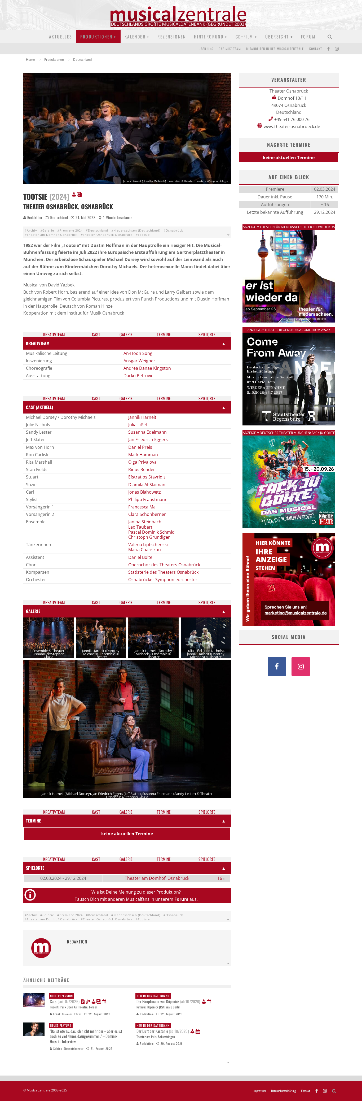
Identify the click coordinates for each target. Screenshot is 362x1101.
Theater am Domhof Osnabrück (52, 234)
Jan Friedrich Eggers (148, 439)
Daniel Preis (140, 447)
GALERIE (33, 611)
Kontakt (315, 48)
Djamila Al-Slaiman (146, 485)
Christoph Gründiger (149, 537)
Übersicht (277, 36)
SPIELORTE (35, 868)
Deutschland (59, 217)
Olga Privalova (142, 462)
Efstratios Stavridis (147, 477)
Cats (65, 999)
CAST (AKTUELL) (39, 407)
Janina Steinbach (144, 522)
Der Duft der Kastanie (162, 1028)
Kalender (135, 36)
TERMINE (33, 820)
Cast (96, 334)
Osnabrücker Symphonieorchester (162, 579)
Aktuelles (60, 36)
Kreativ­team (54, 334)
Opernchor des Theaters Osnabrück (164, 565)
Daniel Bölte (140, 557)
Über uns (206, 48)
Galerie (48, 230)
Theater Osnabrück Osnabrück (108, 234)
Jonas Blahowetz (144, 492)
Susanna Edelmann (147, 432)
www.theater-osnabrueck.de (292, 126)
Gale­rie (126, 334)
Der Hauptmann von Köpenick (168, 999)
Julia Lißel (137, 425)
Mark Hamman (143, 455)
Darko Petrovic (138, 375)
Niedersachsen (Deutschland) (136, 230)
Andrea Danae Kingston (147, 368)
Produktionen (96, 36)
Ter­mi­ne (164, 334)
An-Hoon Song (137, 353)
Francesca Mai (142, 507)
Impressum (260, 1091)
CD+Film (244, 36)
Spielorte (206, 334)
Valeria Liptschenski (148, 544)
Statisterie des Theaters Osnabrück (163, 572)
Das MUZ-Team (230, 48)
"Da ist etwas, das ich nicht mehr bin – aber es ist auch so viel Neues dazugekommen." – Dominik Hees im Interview (86, 1033)
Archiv (32, 230)
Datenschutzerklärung (283, 1091)
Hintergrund (208, 36)
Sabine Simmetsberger (68, 1048)
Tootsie (144, 234)
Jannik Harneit (142, 417)
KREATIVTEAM (37, 343)
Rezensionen (171, 36)
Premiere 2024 (71, 230)
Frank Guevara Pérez (67, 1014)
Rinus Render (141, 469)
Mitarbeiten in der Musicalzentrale (275, 48)
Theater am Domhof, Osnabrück (157, 878)
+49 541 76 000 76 (292, 119)
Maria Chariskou (144, 549)
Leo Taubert (140, 527)
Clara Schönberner (147, 514)
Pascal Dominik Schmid (151, 532)
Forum (308, 36)
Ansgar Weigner (139, 361)
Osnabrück (174, 230)
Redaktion (34, 217)
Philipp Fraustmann (147, 499)
